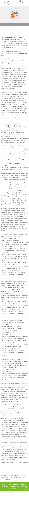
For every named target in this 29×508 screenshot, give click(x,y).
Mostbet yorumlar (15, 451)
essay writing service (21, 63)
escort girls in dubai (20, 426)
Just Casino (9, 477)
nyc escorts (10, 406)
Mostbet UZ (24, 446)
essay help (22, 155)
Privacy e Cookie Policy (13, 488)
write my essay (19, 74)
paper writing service (6, 234)
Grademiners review (17, 41)
